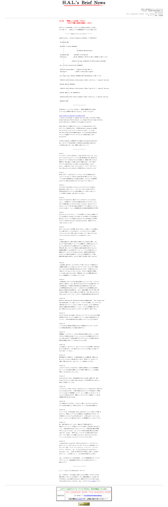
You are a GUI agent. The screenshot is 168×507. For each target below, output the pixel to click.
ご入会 (92, 481)
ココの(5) (80, 499)
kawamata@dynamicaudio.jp (93, 495)
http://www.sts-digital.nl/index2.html (72, 115)
